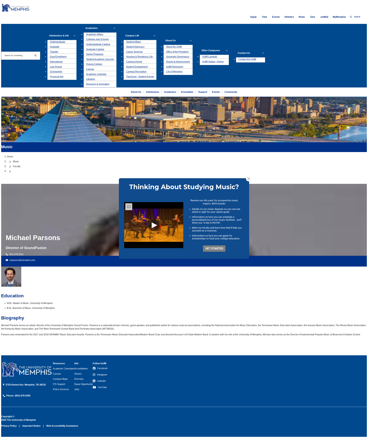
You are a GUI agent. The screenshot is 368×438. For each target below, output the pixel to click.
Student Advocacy (135, 46)
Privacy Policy (9, 426)
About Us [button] (170, 40)
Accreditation (81, 368)
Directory (79, 379)
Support (202, 92)
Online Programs (94, 54)
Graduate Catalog (95, 49)
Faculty (16, 166)
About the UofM (174, 46)
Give (312, 17)
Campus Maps (60, 379)
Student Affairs (133, 42)
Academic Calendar (96, 74)
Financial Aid (56, 76)
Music (16, 161)
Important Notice (31, 426)
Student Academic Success (100, 59)
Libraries (90, 79)
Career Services (134, 51)
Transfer (54, 51)
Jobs (76, 389)
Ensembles (187, 92)
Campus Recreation (136, 71)
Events (276, 17)
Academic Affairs (94, 34)
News (302, 17)
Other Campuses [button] (211, 50)
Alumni (78, 374)
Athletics (289, 17)
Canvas (90, 69)
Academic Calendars (63, 368)
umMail (324, 17)
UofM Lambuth (209, 56)
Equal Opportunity (83, 384)
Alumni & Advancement (178, 61)
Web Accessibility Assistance (62, 426)
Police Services (61, 389)
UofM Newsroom (174, 66)
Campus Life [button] (132, 35)
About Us (136, 92)
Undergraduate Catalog (98, 44)
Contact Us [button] (244, 53)
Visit (264, 17)
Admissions (152, 92)
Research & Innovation (97, 84)
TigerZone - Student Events (140, 76)
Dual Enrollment (58, 56)
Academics (170, 92)
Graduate (54, 46)
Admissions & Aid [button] (59, 35)
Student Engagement (137, 66)
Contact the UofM (247, 59)
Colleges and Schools (97, 39)
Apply (253, 17)
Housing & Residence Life (139, 56)
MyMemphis (339, 17)
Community (231, 92)
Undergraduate (57, 42)
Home (10, 156)
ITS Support (59, 384)
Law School (56, 66)
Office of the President (177, 51)
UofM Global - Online (213, 61)
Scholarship (56, 71)
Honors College (94, 64)
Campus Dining (134, 61)
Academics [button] (91, 28)
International (56, 61)
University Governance (177, 56)
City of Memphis (174, 71)
